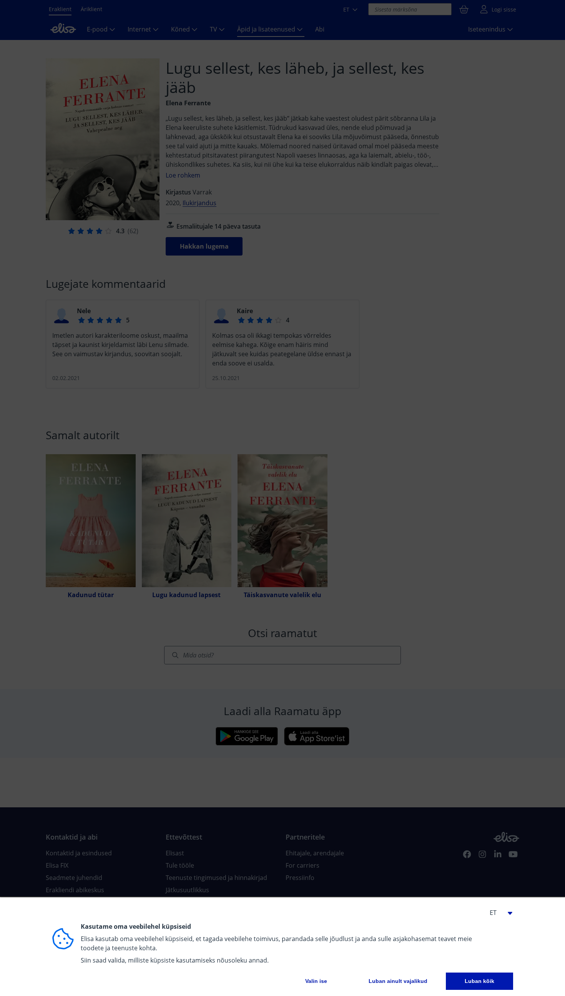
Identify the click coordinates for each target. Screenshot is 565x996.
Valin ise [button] (316, 981)
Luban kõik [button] (479, 981)
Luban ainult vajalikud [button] (398, 981)
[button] (497, 912)
